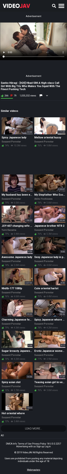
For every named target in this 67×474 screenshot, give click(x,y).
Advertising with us (26, 446)
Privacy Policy (39, 443)
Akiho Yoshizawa (43, 199)
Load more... (33, 428)
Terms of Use (25, 443)
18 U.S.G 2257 (54, 443)
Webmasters (33, 469)
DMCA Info (11, 443)
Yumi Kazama (9, 230)
